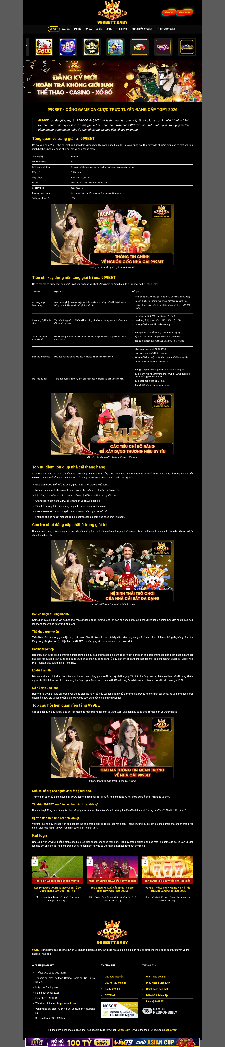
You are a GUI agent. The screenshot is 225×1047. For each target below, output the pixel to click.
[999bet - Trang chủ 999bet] (112, 12)
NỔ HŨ (109, 29)
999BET (54, 29)
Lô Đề (99, 29)
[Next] (193, 882)
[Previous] (31, 882)
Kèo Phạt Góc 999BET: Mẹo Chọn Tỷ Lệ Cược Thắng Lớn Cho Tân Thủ (57, 889)
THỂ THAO (121, 29)
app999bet (171, 1029)
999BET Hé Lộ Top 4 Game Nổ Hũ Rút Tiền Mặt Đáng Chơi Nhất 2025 (167, 889)
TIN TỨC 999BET (166, 29)
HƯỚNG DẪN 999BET (141, 29)
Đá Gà (88, 29)
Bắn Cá (65, 29)
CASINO (77, 29)
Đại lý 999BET (112, 989)
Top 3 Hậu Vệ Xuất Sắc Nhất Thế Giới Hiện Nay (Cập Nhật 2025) (112, 889)
